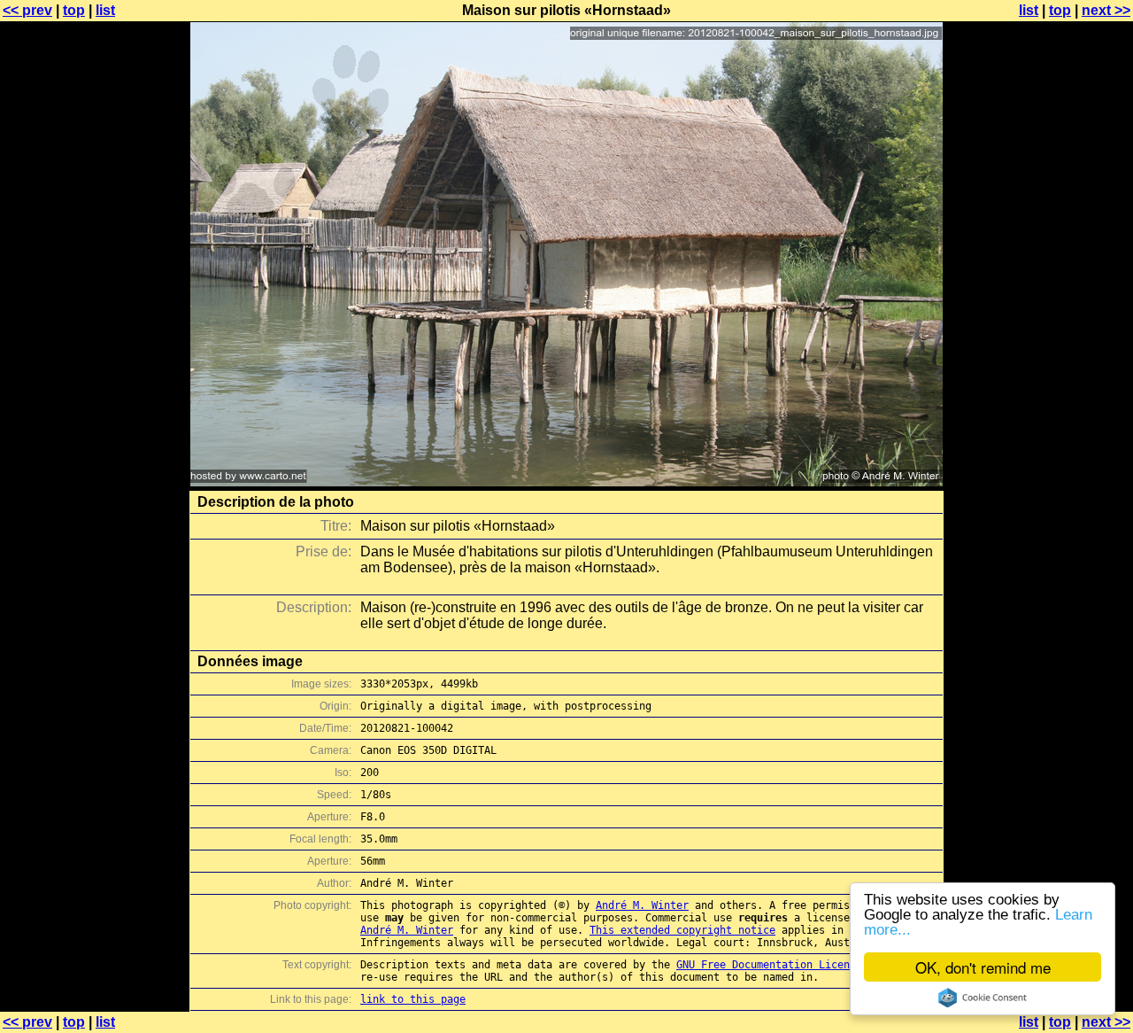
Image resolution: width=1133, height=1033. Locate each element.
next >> (1106, 10)
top (74, 10)
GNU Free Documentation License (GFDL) (791, 965)
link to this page (413, 999)
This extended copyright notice (682, 930)
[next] (566, 481)
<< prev (27, 10)
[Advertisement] (1061, 438)
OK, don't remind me (983, 967)
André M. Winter (642, 905)
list (105, 10)
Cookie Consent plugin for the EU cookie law (982, 997)
